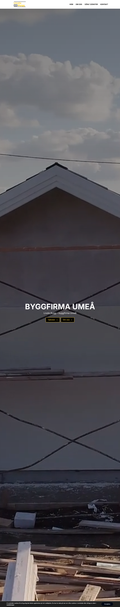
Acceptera (107, 604)
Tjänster (53, 320)
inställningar (10, 605)
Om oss (67, 320)
